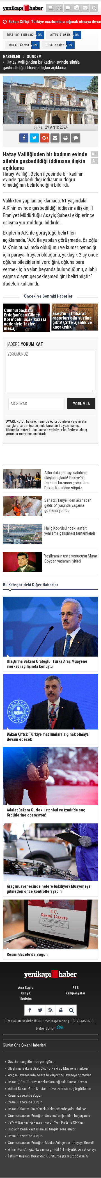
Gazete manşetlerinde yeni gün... (31, 1061)
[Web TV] (68, 8)
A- (94, 161)
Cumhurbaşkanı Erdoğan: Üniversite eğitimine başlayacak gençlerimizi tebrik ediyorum (46, 1116)
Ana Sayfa (25, 987)
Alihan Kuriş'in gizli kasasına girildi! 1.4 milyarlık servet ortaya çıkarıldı (49, 1150)
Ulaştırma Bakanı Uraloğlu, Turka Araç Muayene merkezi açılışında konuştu (45, 1069)
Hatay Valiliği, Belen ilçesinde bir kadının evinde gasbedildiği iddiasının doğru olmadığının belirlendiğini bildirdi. (43, 179)
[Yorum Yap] (75, 137)
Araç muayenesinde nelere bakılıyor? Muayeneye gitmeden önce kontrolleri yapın (47, 1076)
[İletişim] (85, 8)
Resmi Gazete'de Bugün (25, 1095)
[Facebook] (23, 137)
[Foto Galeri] (76, 8)
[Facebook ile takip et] (29, 1010)
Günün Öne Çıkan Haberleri (24, 1045)
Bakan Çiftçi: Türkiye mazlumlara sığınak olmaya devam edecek (45, 1082)
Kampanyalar (75, 993)
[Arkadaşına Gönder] (54, 137)
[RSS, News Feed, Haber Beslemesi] (50, 1010)
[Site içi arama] (94, 8)
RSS (75, 987)
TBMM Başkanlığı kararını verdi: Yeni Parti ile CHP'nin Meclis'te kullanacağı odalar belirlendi (43, 1123)
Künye (25, 993)
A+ (95, 154)
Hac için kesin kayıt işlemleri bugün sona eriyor (41, 1129)
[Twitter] (34, 137)
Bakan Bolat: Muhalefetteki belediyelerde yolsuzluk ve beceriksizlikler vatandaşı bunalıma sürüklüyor (44, 1109)
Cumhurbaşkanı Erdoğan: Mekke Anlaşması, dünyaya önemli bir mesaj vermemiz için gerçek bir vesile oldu (48, 1143)
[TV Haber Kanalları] (59, 8)
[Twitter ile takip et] (40, 1010)
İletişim (26, 999)
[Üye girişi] (61, 1010)
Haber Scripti (45, 1028)
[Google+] (44, 137)
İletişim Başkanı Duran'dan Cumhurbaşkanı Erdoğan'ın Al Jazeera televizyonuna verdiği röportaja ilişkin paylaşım (45, 1157)
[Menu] (50, 8)
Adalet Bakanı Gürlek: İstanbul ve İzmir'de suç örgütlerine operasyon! (47, 1089)
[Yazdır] (65, 137)
